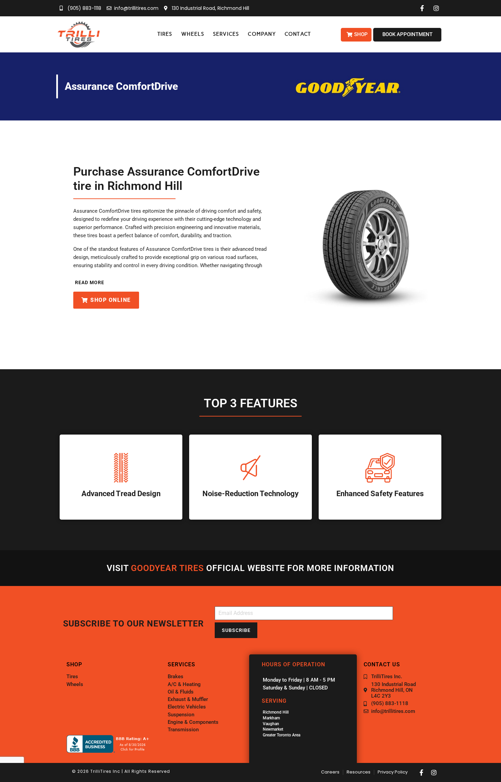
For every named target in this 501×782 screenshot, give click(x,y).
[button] (165, 34)
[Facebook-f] (421, 772)
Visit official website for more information (250, 568)
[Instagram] (434, 772)
